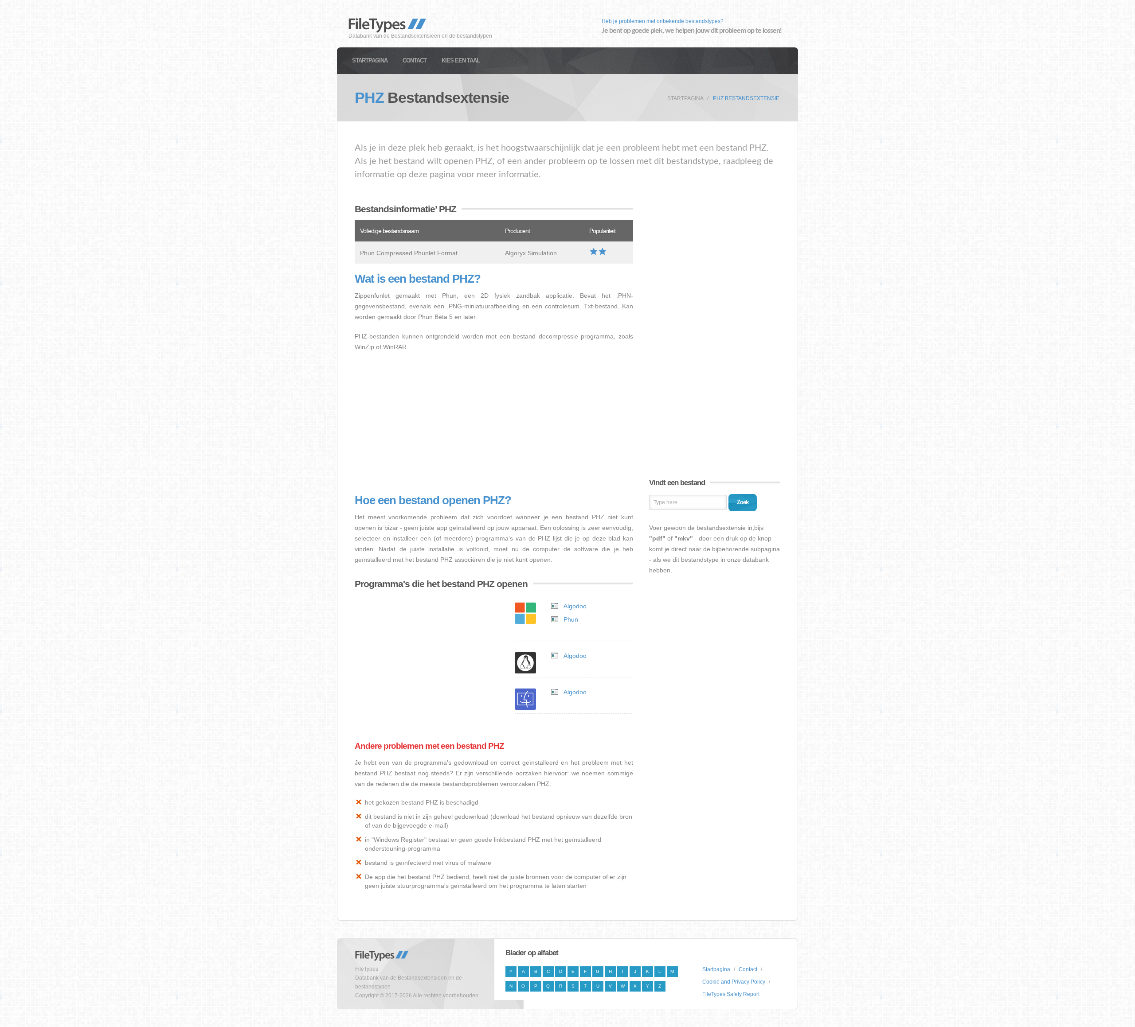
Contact (415, 60)
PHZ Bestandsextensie (746, 98)
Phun (571, 619)
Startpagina (369, 60)
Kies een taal (461, 60)
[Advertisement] (494, 423)
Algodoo (575, 606)
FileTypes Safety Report (730, 994)
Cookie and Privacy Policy (733, 982)
